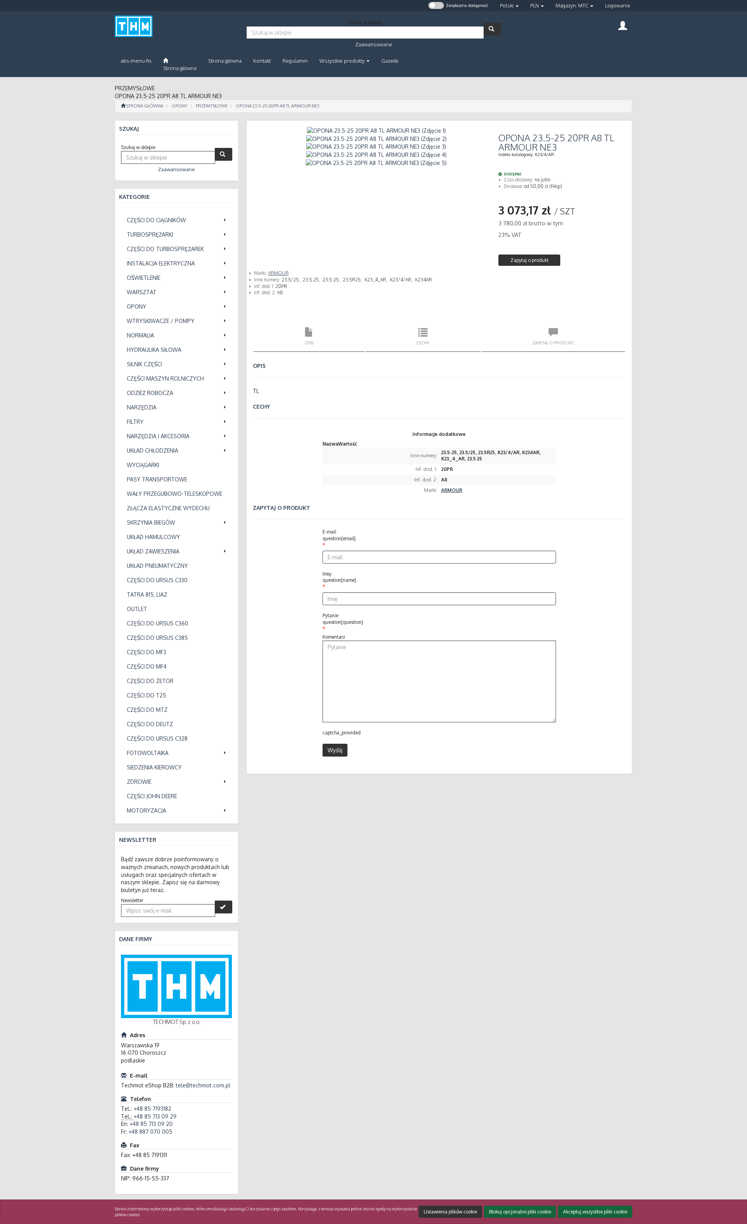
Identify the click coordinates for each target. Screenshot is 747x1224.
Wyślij (335, 750)
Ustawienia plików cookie (450, 1212)
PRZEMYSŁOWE (212, 106)
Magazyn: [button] (572, 5)
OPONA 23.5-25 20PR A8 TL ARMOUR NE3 (277, 106)
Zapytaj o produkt (529, 260)
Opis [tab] (309, 342)
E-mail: (339, 535)
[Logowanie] (622, 24)
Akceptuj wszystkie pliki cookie (595, 1212)
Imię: (339, 577)
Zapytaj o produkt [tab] (553, 342)
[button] (509, 5)
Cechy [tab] (423, 342)
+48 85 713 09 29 (155, 1116)
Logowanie (617, 5)
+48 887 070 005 (150, 1131)
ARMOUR (278, 273)
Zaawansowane (373, 44)
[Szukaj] (492, 29)
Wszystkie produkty (342, 61)
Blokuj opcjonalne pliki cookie (520, 1212)
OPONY (180, 106)
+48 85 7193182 (152, 1108)
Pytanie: (343, 619)
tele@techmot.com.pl (203, 1085)
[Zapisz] (223, 907)
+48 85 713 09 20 (151, 1123)
